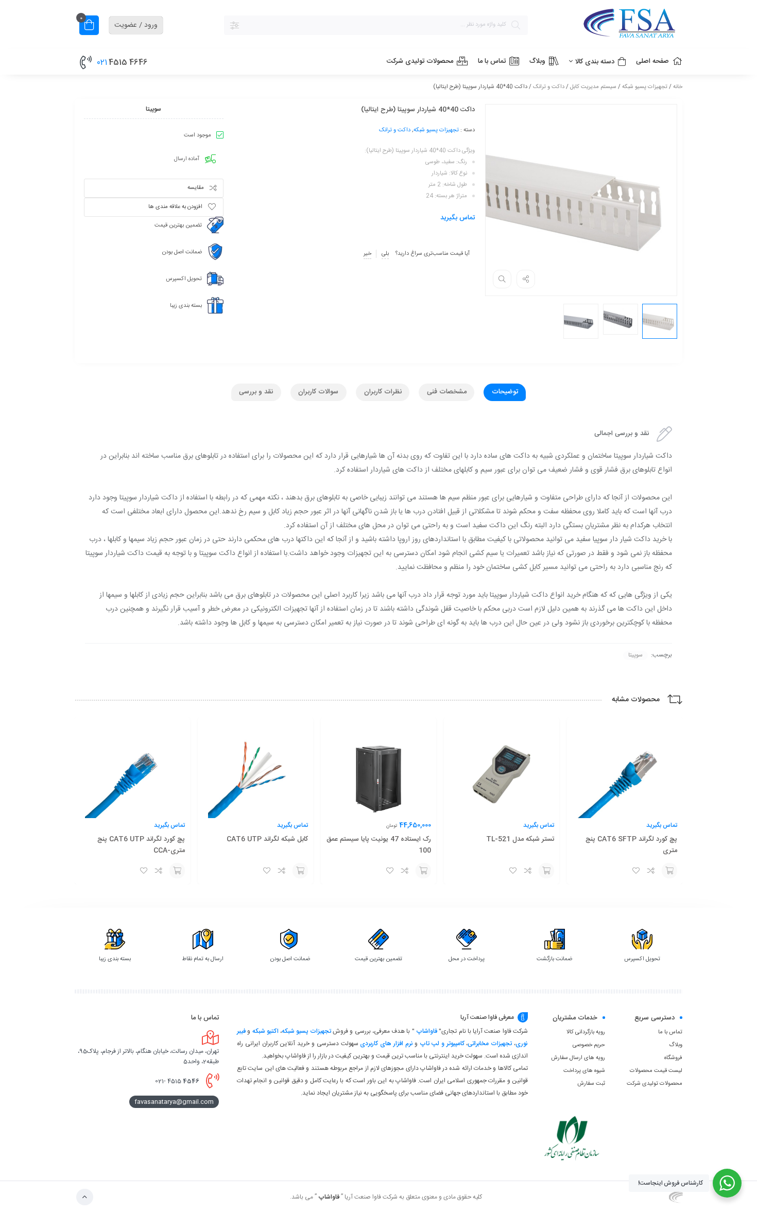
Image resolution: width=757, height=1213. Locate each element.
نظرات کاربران (383, 391)
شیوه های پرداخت (584, 1071)
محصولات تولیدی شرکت (654, 1083)
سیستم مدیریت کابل (593, 87)
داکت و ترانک (548, 87)
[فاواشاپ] (610, 25)
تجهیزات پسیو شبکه (644, 87)
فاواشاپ (426, 1031)
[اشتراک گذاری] (526, 279)
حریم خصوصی (589, 1045)
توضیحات (505, 391)
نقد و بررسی (256, 391)
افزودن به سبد (669, 870)
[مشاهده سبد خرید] (89, 27)
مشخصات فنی (447, 391)
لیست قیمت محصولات (656, 1071)
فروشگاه (673, 1058)
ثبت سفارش (591, 1083)
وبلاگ (675, 1045)
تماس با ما (670, 1032)
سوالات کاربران (318, 391)
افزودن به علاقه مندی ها (175, 207)
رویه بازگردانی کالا (585, 1032)
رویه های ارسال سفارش (578, 1058)
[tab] (505, 392)
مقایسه (195, 188)
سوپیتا (635, 655)
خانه (677, 87)
